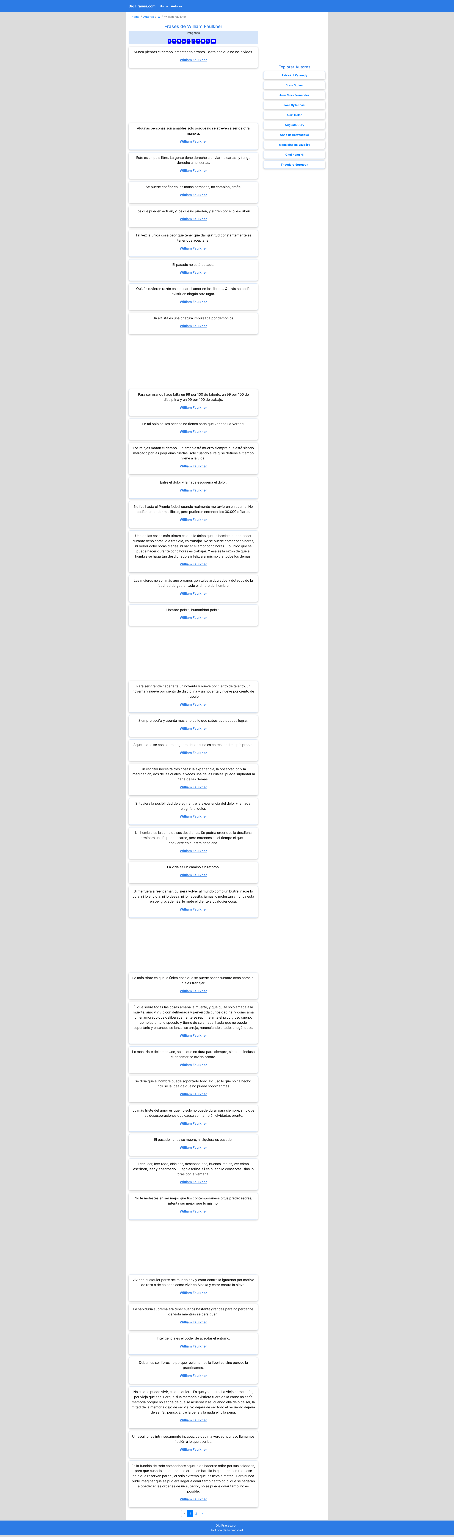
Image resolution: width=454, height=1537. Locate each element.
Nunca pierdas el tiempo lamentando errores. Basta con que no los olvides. (193, 52)
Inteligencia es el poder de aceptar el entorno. (193, 1338)
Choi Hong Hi (294, 154)
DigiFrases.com (142, 6)
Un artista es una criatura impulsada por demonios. (193, 318)
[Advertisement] (193, 95)
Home (165, 6)
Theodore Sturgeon (294, 164)
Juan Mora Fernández (294, 95)
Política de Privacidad (227, 1530)
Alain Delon (294, 115)
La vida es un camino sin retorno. (193, 867)
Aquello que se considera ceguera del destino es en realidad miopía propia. (193, 745)
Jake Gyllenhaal (294, 105)
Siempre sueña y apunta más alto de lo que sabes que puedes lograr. (193, 720)
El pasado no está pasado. (193, 264)
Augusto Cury (294, 125)
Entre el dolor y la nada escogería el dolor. (193, 482)
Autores (176, 6)
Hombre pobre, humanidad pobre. (193, 610)
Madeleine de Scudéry (294, 144)
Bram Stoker (294, 85)
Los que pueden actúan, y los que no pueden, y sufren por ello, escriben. (193, 211)
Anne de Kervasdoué (294, 135)
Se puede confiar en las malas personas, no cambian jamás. (193, 187)
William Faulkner (193, 60)
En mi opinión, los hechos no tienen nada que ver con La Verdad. (193, 424)
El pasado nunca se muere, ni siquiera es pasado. (193, 1139)
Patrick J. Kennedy (294, 75)
